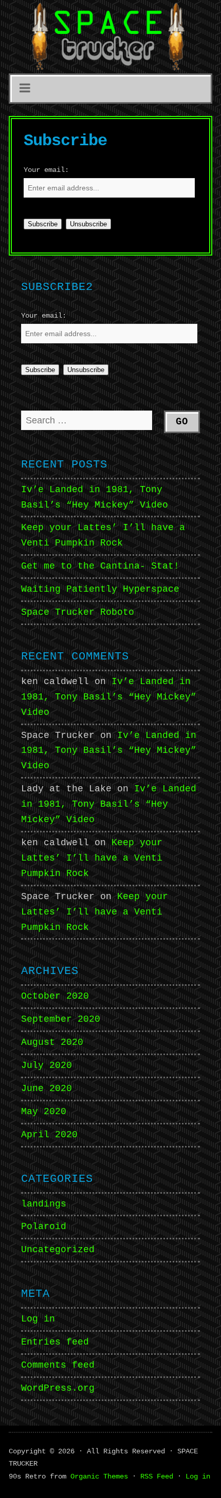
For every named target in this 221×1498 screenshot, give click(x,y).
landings (43, 1204)
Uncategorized (58, 1249)
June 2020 (46, 1088)
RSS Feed (156, 1476)
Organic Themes (99, 1476)
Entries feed (55, 1342)
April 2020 (49, 1135)
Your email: (46, 170)
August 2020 (52, 1042)
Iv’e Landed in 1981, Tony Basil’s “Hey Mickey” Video (108, 696)
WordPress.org (58, 1388)
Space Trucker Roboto (77, 612)
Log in (38, 1319)
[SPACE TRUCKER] (110, 36)
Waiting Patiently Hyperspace (100, 589)
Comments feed (58, 1365)
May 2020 (43, 1111)
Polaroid (43, 1226)
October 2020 (55, 996)
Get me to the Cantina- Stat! (100, 566)
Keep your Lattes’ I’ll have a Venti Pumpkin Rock (91, 858)
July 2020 (46, 1065)
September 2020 (60, 1019)
